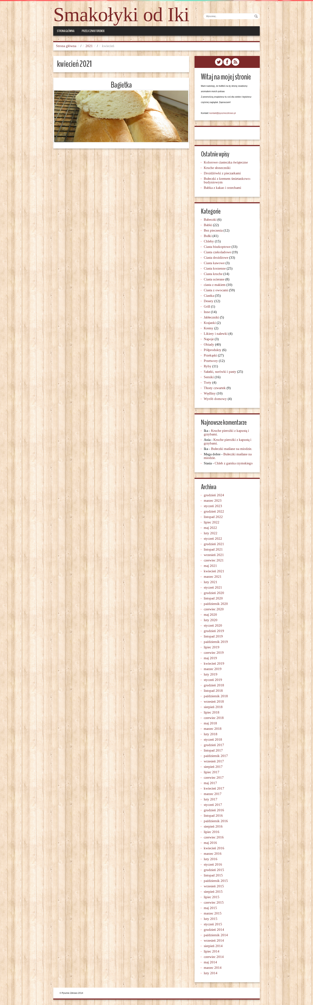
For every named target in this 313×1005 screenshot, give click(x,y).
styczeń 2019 (213, 680)
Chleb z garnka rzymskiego (234, 463)
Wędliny (210, 393)
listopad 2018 (213, 691)
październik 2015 (216, 881)
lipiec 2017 (211, 772)
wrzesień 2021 (214, 555)
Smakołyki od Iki (121, 14)
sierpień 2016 (213, 826)
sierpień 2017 (213, 767)
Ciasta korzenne (215, 268)
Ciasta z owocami (216, 290)
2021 (89, 46)
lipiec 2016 (211, 832)
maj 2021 (210, 566)
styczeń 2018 (213, 739)
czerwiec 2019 (214, 652)
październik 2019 (216, 642)
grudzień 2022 (214, 511)
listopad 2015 (213, 875)
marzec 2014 (213, 968)
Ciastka (209, 295)
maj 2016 (210, 843)
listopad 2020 (213, 598)
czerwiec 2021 (214, 560)
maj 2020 (210, 614)
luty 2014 (210, 973)
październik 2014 (216, 935)
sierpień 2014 (213, 946)
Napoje (209, 339)
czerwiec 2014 (214, 957)
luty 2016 (210, 859)
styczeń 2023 (213, 506)
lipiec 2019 (211, 647)
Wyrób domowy (215, 399)
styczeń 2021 (213, 587)
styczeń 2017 (213, 805)
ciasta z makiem (215, 285)
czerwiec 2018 (214, 718)
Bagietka (121, 85)
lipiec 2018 (211, 712)
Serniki (209, 377)
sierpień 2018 (213, 707)
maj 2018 (210, 723)
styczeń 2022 (213, 538)
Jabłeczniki (211, 317)
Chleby (209, 241)
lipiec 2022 (211, 522)
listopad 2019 (213, 636)
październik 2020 (216, 604)
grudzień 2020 (214, 593)
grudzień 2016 (214, 810)
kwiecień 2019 (214, 663)
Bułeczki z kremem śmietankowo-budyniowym (227, 180)
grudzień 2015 (214, 870)
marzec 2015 (213, 913)
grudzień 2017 (214, 745)
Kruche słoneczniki (217, 168)
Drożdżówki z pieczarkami (222, 173)
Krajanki (210, 323)
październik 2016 (216, 821)
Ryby (207, 366)
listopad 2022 (213, 517)
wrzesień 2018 (214, 701)
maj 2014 (210, 962)
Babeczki (210, 219)
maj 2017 (210, 783)
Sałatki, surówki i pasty (220, 372)
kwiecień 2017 (214, 788)
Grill (207, 306)
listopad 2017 (213, 750)
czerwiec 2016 (214, 837)
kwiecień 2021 (214, 571)
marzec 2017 (213, 794)
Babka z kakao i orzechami (222, 188)
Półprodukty (212, 350)
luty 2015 (210, 919)
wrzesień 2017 (214, 761)
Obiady (209, 344)
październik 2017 (216, 756)
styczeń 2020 (213, 625)
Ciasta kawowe (214, 263)
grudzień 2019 (214, 631)
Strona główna (65, 31)
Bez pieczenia (213, 230)
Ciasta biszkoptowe (217, 247)
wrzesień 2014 (214, 940)
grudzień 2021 (214, 544)
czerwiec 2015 (214, 902)
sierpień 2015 (213, 891)
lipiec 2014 (211, 951)
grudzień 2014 (214, 929)
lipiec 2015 (211, 897)
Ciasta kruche (213, 274)
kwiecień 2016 (214, 848)
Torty (207, 382)
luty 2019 (210, 674)
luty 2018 (210, 734)
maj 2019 (210, 658)
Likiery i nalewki (216, 333)
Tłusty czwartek (215, 388)
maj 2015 (210, 908)
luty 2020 (210, 620)
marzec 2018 (213, 729)
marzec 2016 (213, 853)
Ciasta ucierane (214, 279)
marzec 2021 (213, 576)
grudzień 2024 (214, 495)
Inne (207, 312)
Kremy (208, 328)
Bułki (208, 236)
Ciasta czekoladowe (217, 252)
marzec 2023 (213, 500)
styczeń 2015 (213, 924)
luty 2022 (210, 533)
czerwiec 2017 (214, 777)
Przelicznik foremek (93, 31)
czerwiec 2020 (214, 609)
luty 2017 (210, 799)
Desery (208, 301)
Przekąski (210, 355)
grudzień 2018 (214, 685)
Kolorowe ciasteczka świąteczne (226, 162)
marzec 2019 (213, 669)
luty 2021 (210, 582)
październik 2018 (216, 696)
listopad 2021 (213, 549)
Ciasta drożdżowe (216, 257)
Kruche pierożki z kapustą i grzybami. (226, 432)
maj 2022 (210, 528)
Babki (208, 225)
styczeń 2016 (213, 864)
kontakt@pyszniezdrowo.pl (222, 113)
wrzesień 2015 (214, 886)
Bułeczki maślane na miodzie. (231, 449)
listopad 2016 (213, 815)
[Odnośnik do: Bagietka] (121, 116)
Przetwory (211, 361)
